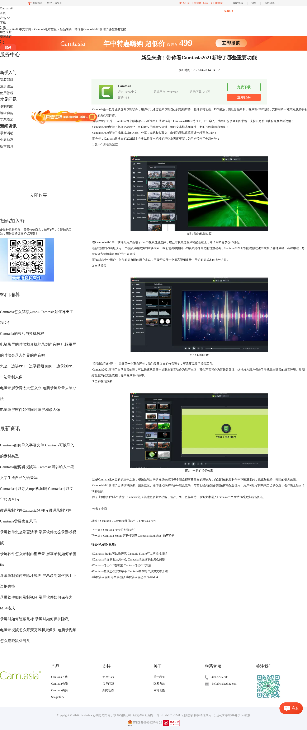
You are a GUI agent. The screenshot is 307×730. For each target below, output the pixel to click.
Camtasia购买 (59, 690)
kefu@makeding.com (224, 683)
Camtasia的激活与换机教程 (22, 333)
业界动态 (6, 139)
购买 (8, 47)
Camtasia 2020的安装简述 (119, 529)
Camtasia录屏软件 (125, 520)
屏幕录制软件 (129, 109)
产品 (3, 18)
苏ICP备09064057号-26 (147, 722)
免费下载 (244, 87)
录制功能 (6, 106)
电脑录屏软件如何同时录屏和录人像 (30, 410)
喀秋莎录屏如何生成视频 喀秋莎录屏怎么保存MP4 (124, 577)
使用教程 (6, 93)
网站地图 (159, 690)
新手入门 (8, 72)
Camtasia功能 (59, 683)
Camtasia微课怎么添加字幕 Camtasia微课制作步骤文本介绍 (129, 571)
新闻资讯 (8, 126)
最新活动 (6, 133)
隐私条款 (159, 683)
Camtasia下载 (59, 677)
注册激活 (6, 86)
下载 (3, 22)
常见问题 (8, 99)
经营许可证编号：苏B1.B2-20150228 (156, 715)
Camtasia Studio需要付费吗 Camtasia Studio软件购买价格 (139, 535)
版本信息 (6, 146)
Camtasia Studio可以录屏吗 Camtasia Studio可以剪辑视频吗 (129, 553)
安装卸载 (6, 79)
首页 (3, 13)
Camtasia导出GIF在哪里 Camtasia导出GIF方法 (121, 565)
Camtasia (6, 8)
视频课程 (6, 36)
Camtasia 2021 (147, 520)
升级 (3, 27)
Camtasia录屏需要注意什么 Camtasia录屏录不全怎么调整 (128, 559)
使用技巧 (108, 677)
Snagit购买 (58, 697)
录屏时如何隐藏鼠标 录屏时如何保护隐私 (34, 619)
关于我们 (159, 677)
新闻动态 (108, 690)
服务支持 (6, 32)
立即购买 (38, 195)
